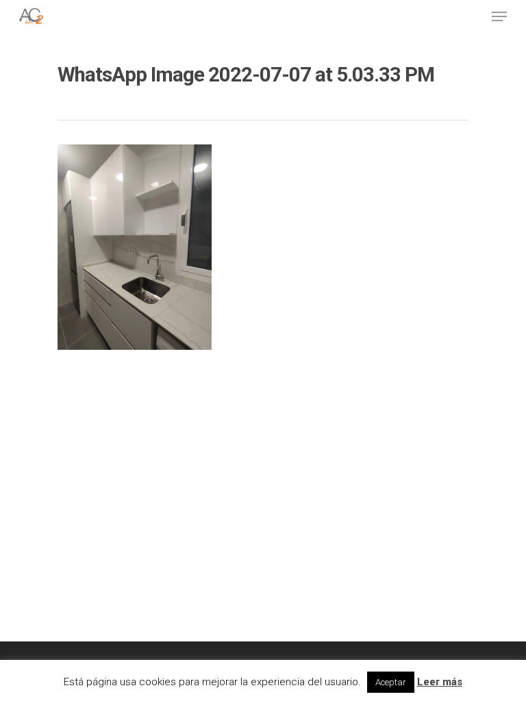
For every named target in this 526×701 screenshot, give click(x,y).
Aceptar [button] (390, 682)
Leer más (439, 682)
